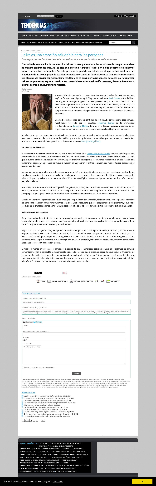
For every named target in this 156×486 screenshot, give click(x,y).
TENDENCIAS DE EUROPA (27, 454)
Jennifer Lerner (106, 122)
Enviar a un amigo (59, 280)
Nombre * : (26, 325)
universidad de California (98, 153)
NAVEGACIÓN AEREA (66, 457)
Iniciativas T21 (60, 471)
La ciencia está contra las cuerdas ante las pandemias (41, 407)
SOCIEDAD (44, 35)
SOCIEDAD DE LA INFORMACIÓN (35, 457)
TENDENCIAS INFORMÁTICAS (75, 452)
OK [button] (142, 482)
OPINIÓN (81, 35)
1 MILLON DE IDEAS (125, 35)
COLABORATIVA (24, 468)
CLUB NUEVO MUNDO (108, 35)
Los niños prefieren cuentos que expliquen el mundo (41, 409)
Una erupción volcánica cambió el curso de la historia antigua (44, 398)
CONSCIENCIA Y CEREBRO (45, 471)
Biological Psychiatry (91, 141)
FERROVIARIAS (53, 457)
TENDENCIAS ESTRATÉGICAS (50, 449)
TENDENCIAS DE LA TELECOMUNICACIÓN (51, 452)
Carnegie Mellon (80, 125)
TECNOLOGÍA (33, 35)
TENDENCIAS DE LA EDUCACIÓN (49, 460)
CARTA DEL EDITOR (46, 468)
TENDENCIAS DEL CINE (51, 463)
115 (43, 420)
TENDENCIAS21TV (63, 466)
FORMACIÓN (78, 457)
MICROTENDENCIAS (26, 463)
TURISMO (72, 454)
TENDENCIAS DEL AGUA (69, 460)
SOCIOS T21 (64, 463)
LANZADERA (72, 468)
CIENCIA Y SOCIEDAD (34, 51)
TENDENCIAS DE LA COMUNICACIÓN (31, 466)
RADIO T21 (34, 468)
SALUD (40, 463)
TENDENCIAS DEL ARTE (60, 454)
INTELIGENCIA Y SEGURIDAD (79, 466)
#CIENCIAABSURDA (60, 468)
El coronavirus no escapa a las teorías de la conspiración (43, 416)
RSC (35, 463)
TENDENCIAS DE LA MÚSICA (28, 460)
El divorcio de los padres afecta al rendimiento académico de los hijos (47, 414)
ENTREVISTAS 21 (82, 454)
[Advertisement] (78, 6)
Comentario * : (27, 344)
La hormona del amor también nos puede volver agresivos (43, 401)
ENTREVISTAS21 (70, 35)
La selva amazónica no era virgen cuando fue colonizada (43, 396)
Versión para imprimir (83, 280)
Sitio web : (26, 337)
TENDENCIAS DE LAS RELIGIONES (72, 449)
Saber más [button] (58, 482)
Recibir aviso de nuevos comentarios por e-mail (39, 367)
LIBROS (96, 35)
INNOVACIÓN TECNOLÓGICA (48, 446)
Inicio (23, 51)
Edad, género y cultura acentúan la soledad (38, 405)
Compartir (115, 280)
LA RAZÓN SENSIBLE (44, 454)
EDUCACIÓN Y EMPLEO (27, 471)
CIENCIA (24, 35)
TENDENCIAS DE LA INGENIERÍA (29, 449)
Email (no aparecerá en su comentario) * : (35, 331)
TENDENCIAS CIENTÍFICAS (73, 443)
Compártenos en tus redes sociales (46, 16)
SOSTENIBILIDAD (50, 466)
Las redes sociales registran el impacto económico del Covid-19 (45, 412)
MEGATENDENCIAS (56, 35)
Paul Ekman (114, 98)
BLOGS (89, 35)
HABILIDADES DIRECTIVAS (27, 452)
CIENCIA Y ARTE (71, 471)
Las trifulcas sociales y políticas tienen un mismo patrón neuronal (45, 403)
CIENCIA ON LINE (44, 443)
